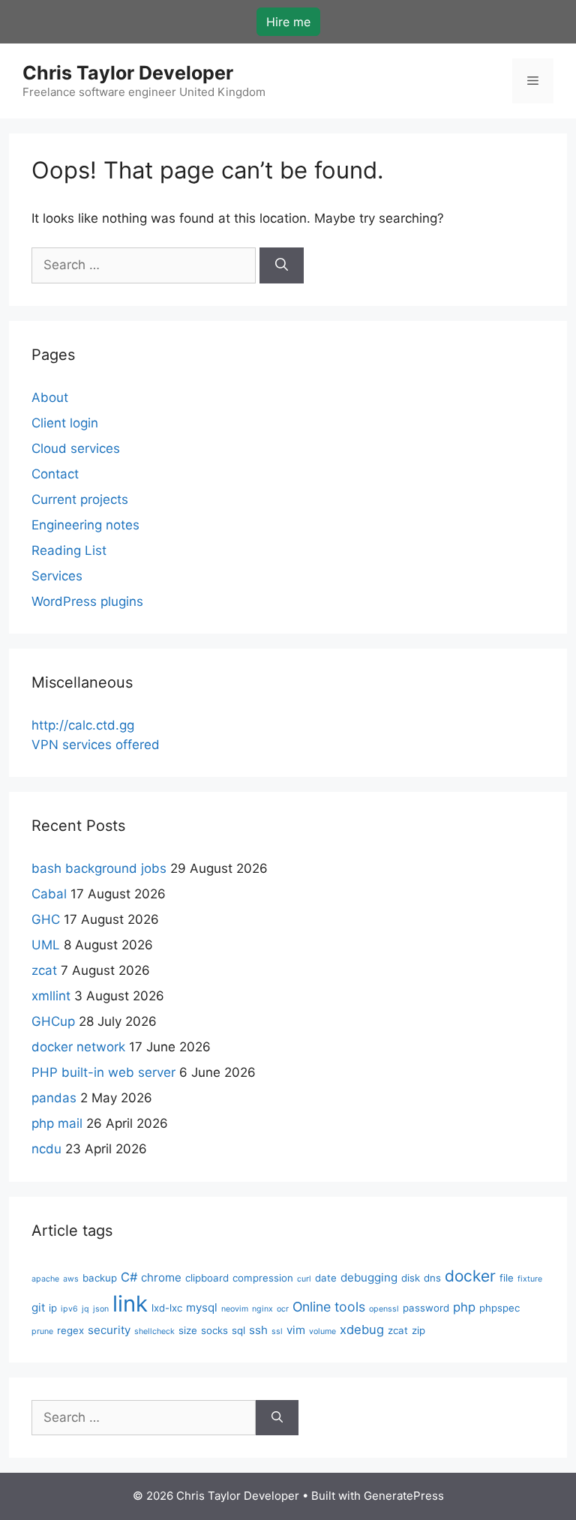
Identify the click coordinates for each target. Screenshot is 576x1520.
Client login (65, 422)
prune (42, 1331)
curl (304, 1279)
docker (470, 1276)
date (326, 1278)
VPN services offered (96, 744)
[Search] (282, 265)
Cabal (49, 893)
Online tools (328, 1307)
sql (238, 1330)
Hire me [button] (288, 21)
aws (71, 1279)
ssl (277, 1331)
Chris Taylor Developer (127, 72)
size (187, 1330)
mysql (202, 1307)
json (101, 1309)
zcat (44, 970)
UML (46, 944)
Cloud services (76, 448)
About (50, 397)
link (130, 1304)
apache (45, 1279)
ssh (258, 1330)
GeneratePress (404, 1496)
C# (129, 1277)
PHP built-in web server (104, 1072)
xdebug (362, 1329)
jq (85, 1309)
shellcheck (154, 1331)
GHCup (53, 1021)
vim (295, 1330)
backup (99, 1278)
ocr (283, 1309)
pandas (54, 1097)
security (109, 1330)
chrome (161, 1277)
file (507, 1278)
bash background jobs (99, 868)
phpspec (499, 1308)
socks (214, 1330)
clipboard (207, 1278)
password (426, 1308)
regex (70, 1330)
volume (322, 1331)
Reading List (69, 550)
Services (57, 575)
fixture (530, 1279)
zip (418, 1330)
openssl (384, 1309)
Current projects (80, 499)
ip (53, 1308)
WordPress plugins (87, 601)
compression (262, 1278)
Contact (55, 473)
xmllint (51, 995)
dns (432, 1278)
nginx (262, 1309)
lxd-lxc (167, 1308)
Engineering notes (86, 524)
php (464, 1307)
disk (410, 1278)
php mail (57, 1123)
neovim (234, 1309)
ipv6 (69, 1309)
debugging (369, 1277)
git (38, 1307)
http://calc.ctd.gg (83, 725)
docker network (78, 1046)
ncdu (47, 1148)
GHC (46, 919)
